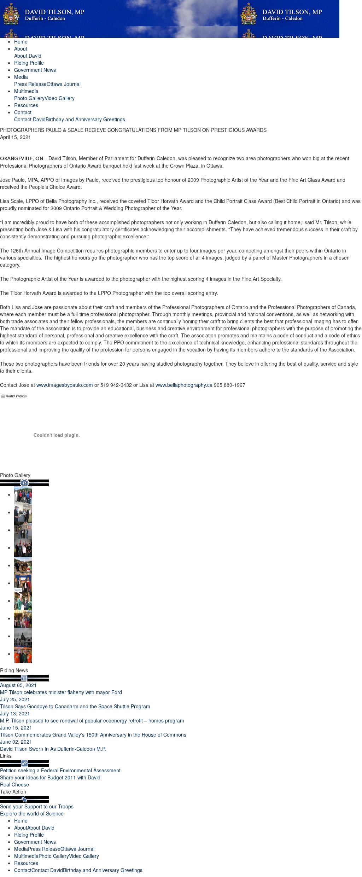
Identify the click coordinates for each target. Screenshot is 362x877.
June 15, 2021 (16, 727)
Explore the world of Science (32, 813)
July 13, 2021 (15, 713)
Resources (26, 105)
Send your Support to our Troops (37, 806)
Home (21, 41)
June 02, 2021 (16, 741)
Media (21, 76)
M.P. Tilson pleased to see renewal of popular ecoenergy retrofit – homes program (92, 720)
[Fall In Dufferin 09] (23, 565)
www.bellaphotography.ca (184, 384)
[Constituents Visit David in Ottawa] (23, 547)
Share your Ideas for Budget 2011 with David (50, 777)
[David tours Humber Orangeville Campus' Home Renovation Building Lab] (23, 529)
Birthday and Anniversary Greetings (85, 119)
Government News (35, 69)
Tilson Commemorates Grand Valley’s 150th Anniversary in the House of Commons (93, 734)
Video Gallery (60, 97)
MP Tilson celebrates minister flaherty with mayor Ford (61, 692)
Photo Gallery (29, 97)
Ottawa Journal (64, 83)
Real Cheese (14, 784)
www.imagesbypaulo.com (64, 384)
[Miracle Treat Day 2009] (23, 618)
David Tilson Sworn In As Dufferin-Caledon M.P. (53, 748)
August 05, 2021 (18, 685)
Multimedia (26, 90)
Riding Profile (29, 62)
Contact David (30, 119)
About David (27, 55)
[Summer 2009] (23, 600)
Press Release (30, 83)
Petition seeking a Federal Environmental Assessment (60, 770)
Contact (22, 112)
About (20, 48)
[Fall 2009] (23, 582)
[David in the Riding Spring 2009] (23, 653)
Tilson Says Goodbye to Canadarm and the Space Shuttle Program (75, 706)
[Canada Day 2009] (23, 635)
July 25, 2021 (15, 699)
